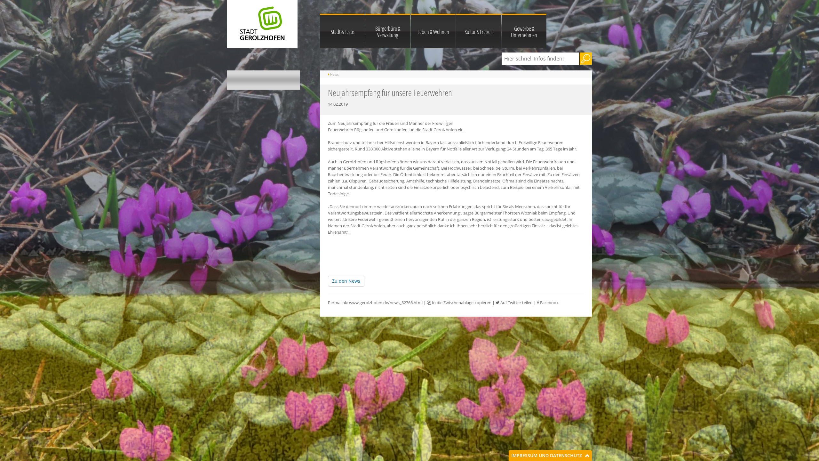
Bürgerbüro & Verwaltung (387, 32)
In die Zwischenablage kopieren (461, 302)
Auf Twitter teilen (516, 302)
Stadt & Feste (342, 32)
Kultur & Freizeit (479, 32)
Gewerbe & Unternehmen (524, 32)
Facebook (549, 302)
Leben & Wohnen (433, 32)
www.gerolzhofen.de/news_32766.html (386, 302)
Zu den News (346, 281)
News (334, 74)
